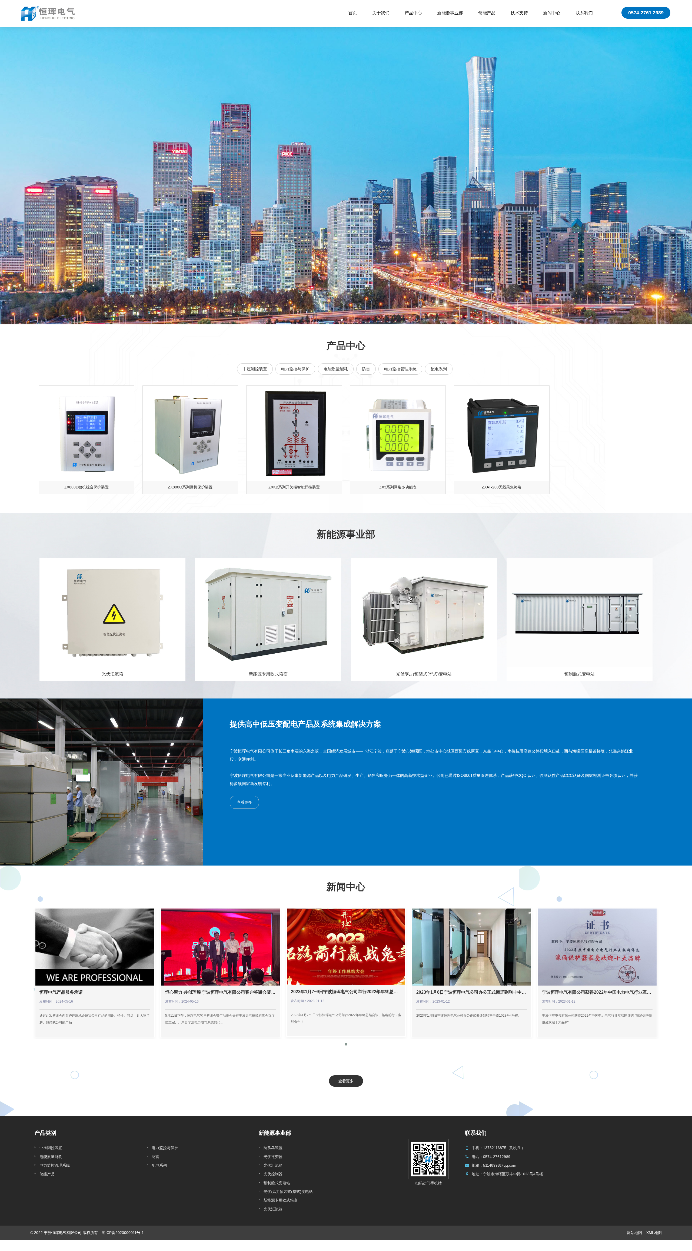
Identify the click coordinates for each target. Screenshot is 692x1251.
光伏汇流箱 (273, 1165)
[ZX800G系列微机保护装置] (190, 433)
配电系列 (439, 369)
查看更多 (244, 802)
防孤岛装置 (273, 1148)
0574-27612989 (496, 1156)
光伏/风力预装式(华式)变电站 (288, 1191)
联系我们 (584, 12)
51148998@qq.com (499, 1165)
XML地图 (654, 1232)
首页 (352, 12)
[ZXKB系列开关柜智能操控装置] (294, 433)
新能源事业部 (450, 12)
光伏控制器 (273, 1174)
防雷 (366, 369)
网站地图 (634, 1232)
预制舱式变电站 (277, 1183)
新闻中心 (551, 12)
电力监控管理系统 (400, 369)
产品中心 (413, 12)
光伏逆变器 (273, 1156)
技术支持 (519, 12)
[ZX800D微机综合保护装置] (86, 433)
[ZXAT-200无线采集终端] (501, 433)
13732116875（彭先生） (504, 1148)
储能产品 (486, 12)
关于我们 (381, 12)
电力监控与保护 (295, 369)
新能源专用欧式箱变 (281, 1200)
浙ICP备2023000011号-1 (123, 1232)
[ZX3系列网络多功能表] (397, 433)
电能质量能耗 (336, 369)
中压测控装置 (255, 369)
